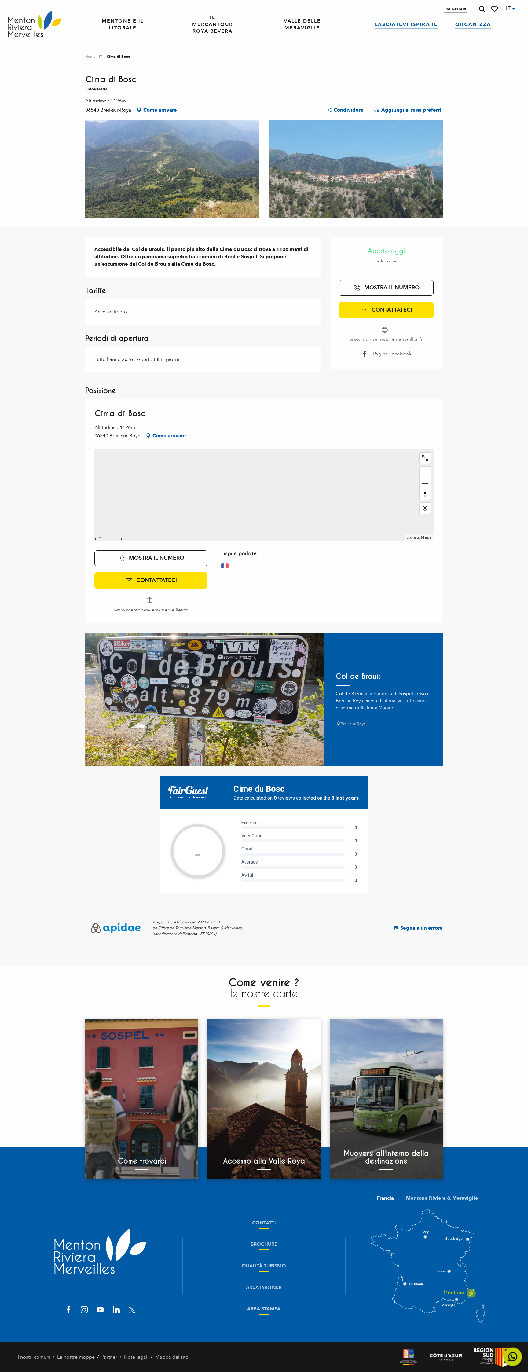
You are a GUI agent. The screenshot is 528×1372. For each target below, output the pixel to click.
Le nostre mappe (76, 1357)
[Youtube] (100, 1310)
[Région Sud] (492, 1357)
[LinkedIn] (116, 1310)
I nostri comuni (34, 1357)
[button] (482, 9)
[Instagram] (84, 1310)
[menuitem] (34, 24)
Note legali (136, 1357)
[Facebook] (68, 1310)
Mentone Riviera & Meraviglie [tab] (442, 1198)
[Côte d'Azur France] (446, 1357)
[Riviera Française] (408, 1357)
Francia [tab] (385, 1198)
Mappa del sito (172, 1357)
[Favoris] (495, 9)
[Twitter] (132, 1310)
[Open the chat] (513, 1357)
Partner (109, 1357)
